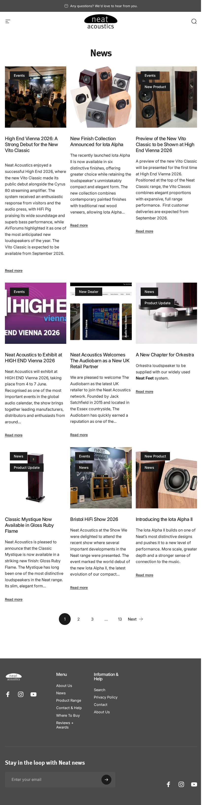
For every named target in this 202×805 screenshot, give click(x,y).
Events (19, 75)
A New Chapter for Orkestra (165, 355)
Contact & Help (69, 708)
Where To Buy (68, 715)
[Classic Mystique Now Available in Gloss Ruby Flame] (35, 477)
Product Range (68, 700)
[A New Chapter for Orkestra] (166, 313)
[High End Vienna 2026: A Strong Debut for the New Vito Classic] (35, 97)
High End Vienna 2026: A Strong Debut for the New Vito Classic (31, 144)
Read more (13, 270)
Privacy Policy (106, 697)
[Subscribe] (106, 780)
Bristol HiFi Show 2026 (94, 519)
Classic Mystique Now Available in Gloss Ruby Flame (29, 525)
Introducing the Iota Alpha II (164, 519)
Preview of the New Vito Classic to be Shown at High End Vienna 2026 (165, 144)
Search (99, 690)
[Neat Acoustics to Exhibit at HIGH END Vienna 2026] (35, 313)
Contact (100, 704)
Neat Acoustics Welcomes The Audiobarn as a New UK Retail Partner (99, 360)
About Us (64, 685)
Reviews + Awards (65, 725)
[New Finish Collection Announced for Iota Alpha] (101, 97)
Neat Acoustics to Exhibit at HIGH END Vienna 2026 (33, 358)
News (149, 291)
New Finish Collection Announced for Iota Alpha (96, 141)
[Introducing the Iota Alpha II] (166, 477)
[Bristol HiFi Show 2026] (101, 477)
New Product (155, 87)
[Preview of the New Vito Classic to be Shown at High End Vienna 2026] (166, 97)
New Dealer (88, 291)
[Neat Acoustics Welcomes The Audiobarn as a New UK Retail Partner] (101, 313)
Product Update (157, 303)
